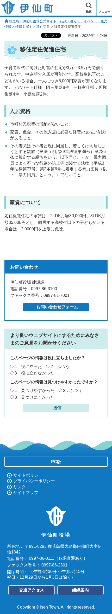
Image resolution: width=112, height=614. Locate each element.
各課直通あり (70, 558)
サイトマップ (25, 492)
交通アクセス (31, 590)
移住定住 (43, 27)
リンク (19, 487)
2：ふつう (60, 366)
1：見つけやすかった (34, 390)
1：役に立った (28, 366)
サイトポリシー (27, 475)
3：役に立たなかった (34, 373)
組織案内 (80, 590)
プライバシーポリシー (34, 481)
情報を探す (23, 27)
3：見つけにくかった (34, 397)
